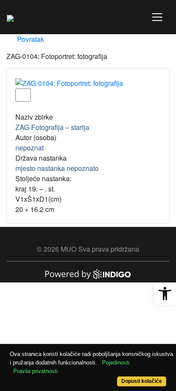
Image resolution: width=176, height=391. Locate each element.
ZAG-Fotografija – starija (52, 127)
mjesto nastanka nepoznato (57, 168)
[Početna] (10, 17)
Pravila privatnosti (35, 371)
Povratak (29, 39)
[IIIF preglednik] (23, 95)
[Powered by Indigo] (88, 273)
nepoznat (29, 148)
